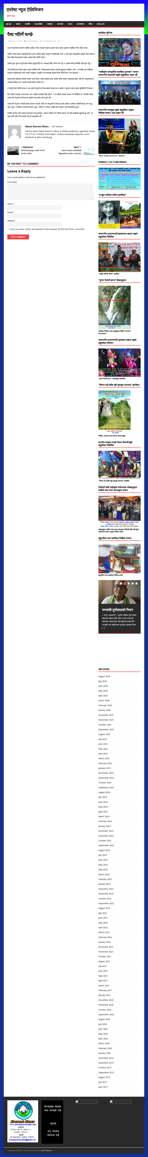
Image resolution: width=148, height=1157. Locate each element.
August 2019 (104, 1077)
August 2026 (104, 676)
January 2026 (104, 710)
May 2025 (103, 748)
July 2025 (102, 739)
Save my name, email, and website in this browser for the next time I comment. (47, 229)
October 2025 (104, 724)
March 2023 (104, 874)
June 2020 (103, 1029)
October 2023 (104, 840)
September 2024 (106, 787)
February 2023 (105, 879)
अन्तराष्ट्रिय (80, 24)
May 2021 (103, 975)
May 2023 (103, 864)
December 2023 (105, 830)
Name (10, 203)
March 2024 (104, 816)
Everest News (32, 41)
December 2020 (105, 1000)
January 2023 (104, 884)
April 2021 (103, 980)
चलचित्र (49, 24)
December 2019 (105, 1058)
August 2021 (104, 961)
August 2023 (104, 850)
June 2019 (103, 1087)
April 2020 (103, 1038)
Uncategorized (49, 41)
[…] (103, 628)
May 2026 (103, 690)
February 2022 (105, 937)
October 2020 (104, 1009)
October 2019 (104, 1067)
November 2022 (106, 893)
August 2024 (104, 792)
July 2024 (102, 797)
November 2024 (106, 777)
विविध (90, 24)
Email (10, 212)
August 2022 (104, 908)
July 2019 (102, 1082)
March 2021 (104, 985)
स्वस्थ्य (70, 24)
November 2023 (106, 835)
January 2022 (104, 942)
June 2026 (103, 686)
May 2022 (103, 922)
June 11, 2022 (16, 41)
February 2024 (105, 821)
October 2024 (104, 782)
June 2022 (103, 917)
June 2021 (103, 971)
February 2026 (105, 705)
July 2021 (102, 966)
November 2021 (106, 951)
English (100, 24)
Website (11, 220)
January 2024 (104, 826)
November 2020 (106, 1004)
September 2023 (106, 845)
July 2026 (102, 681)
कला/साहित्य (39, 24)
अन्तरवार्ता (60, 24)
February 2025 (105, 763)
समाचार (18, 24)
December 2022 (105, 888)
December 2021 (105, 947)
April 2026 (103, 695)
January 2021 (104, 995)
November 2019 (106, 1062)
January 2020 (104, 1053)
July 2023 (102, 855)
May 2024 (103, 806)
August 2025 (104, 734)
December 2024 (105, 772)
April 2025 (103, 753)
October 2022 (104, 898)
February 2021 (105, 990)
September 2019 (106, 1072)
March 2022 (104, 932)
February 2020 (105, 1048)
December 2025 (105, 715)
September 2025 (106, 729)
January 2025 (104, 768)
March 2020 (104, 1043)
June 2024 (103, 802)
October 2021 (104, 956)
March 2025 (104, 758)
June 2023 (103, 859)
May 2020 (103, 1033)
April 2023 (103, 869)
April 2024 (103, 811)
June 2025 (103, 744)
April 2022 (103, 927)
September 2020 (106, 1014)
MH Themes (46, 1150)
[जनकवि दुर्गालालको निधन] (119, 592)
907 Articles (57, 126)
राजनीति (27, 24)
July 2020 (102, 1024)
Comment (12, 182)
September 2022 (106, 903)
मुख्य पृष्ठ (8, 24)
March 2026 (104, 700)
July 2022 (102, 913)
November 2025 (106, 719)
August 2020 (104, 1019)
